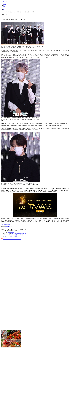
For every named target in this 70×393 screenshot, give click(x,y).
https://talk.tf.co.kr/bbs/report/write (18, 233)
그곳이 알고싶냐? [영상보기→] (11, 236)
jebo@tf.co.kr (11, 232)
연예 (4, 6)
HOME (5, 1)
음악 (4, 9)
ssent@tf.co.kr (8, 226)
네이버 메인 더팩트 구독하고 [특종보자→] (14, 235)
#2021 (10, 239)
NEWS (4, 4)
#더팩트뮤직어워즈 (16, 239)
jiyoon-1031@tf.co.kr (5, 224)
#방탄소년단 (6, 239)
